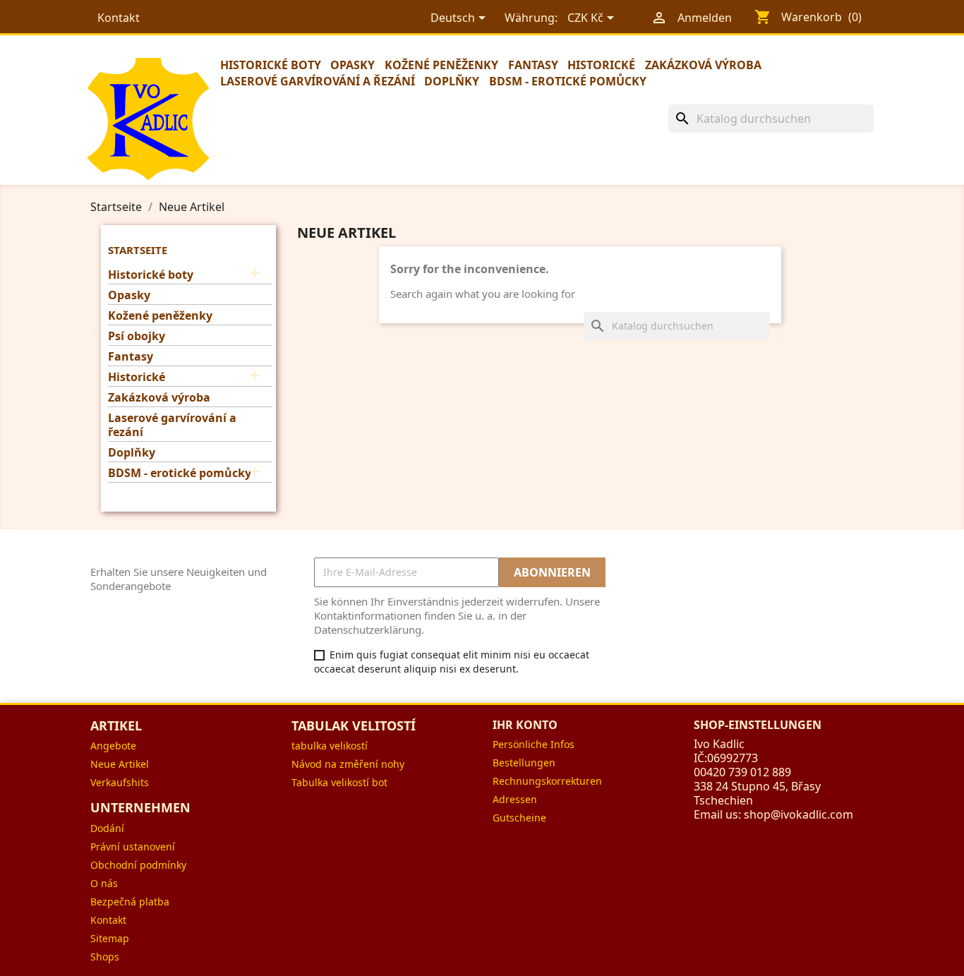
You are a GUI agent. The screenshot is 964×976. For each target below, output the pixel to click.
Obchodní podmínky (138, 865)
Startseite (137, 250)
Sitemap (109, 938)
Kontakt (118, 17)
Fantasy (533, 65)
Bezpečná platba (129, 901)
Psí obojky (136, 336)
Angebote (113, 745)
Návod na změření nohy (347, 764)
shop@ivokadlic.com (798, 814)
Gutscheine (519, 817)
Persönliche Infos (533, 744)
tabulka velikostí (329, 745)
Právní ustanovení (132, 846)
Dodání (107, 828)
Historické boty (270, 65)
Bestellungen (524, 762)
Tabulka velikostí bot (339, 782)
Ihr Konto (525, 725)
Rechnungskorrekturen (547, 781)
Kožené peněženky (441, 65)
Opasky (352, 65)
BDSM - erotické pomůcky (567, 81)
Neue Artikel (119, 764)
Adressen (515, 799)
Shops (104, 956)
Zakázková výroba (703, 65)
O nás (104, 883)
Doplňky (451, 81)
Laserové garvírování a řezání (317, 81)
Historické (601, 65)
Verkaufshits (119, 782)
